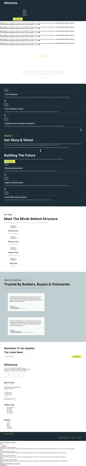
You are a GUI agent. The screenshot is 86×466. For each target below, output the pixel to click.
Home (40, 78)
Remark (13, 451)
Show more (4, 445)
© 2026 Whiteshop (9, 434)
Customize (3, 442)
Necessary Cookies (6, 447)
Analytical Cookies (6, 455)
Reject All (8, 442)
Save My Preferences (10, 463)
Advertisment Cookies (7, 459)
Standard (14, 447)
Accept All (13, 442)
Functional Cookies (6, 451)
